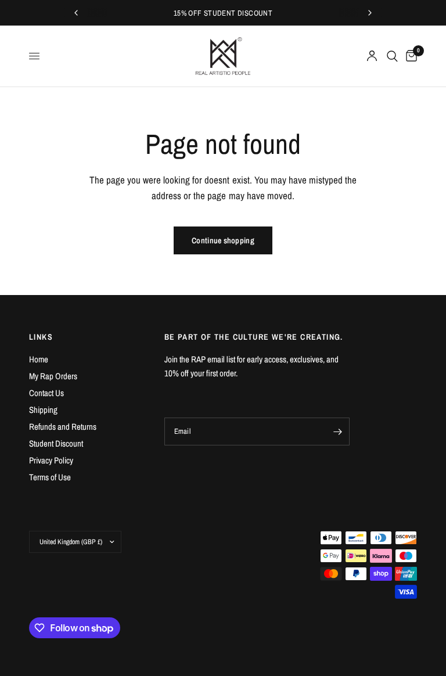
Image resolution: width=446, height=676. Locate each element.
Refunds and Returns (62, 426)
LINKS (41, 337)
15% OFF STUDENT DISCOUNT (223, 13)
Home (38, 359)
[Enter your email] (338, 431)
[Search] (392, 56)
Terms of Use (50, 477)
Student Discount (56, 443)
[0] (409, 56)
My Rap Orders (53, 376)
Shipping (43, 410)
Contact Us (46, 393)
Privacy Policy (51, 460)
